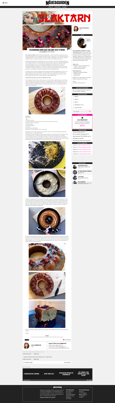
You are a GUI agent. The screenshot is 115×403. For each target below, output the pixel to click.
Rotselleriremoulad (77, 73)
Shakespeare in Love (79, 104)
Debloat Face (76, 151)
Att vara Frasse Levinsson (84, 171)
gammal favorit (35, 63)
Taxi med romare (81, 172)
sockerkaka (54, 336)
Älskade (76, 96)
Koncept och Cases (70, 395)
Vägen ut (76, 99)
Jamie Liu (75, 145)
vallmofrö (61, 336)
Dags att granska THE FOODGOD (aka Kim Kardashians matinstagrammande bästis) (82, 136)
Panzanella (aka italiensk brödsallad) (80, 72)
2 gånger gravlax (77, 75)
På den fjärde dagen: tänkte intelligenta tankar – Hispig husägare (40, 356)
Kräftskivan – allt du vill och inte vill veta (81, 65)
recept (50, 336)
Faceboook (82, 395)
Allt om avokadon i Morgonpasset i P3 (81, 134)
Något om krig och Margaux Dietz (84, 166)
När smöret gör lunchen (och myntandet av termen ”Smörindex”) (82, 140)
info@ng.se (84, 394)
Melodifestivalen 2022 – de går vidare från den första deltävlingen (85, 183)
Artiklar (51, 7)
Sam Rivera (75, 154)
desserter (42, 336)
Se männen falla (78, 107)
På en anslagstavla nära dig (83, 177)
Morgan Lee (75, 149)
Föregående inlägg (28, 362)
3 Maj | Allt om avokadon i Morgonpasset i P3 (57, 346)
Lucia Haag (81, 176)
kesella (47, 336)
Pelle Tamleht (81, 181)
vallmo (58, 336)
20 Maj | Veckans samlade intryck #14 (56, 345)
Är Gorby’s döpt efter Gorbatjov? (80, 67)
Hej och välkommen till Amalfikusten (86, 145)
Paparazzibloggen (82, 165)
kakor (45, 336)
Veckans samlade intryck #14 (79, 132)
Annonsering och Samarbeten (69, 392)
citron (36, 336)
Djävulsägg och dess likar (78, 138)
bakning (32, 336)
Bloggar (64, 7)
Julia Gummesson (43, 51)
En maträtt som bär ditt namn (79, 68)
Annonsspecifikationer (70, 394)
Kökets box (57, 240)
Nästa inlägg (67, 362)
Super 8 (76, 102)
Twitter (81, 397)
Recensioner (57, 7)
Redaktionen (68, 397)
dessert (38, 336)
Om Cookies (68, 398)
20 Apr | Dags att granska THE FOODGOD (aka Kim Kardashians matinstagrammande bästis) (59, 348)
